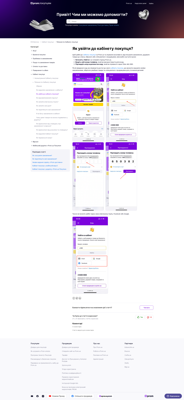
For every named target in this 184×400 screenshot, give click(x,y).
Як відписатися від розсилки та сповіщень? (52, 130)
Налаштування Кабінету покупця (46, 78)
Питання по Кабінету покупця (67, 42)
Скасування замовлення (88, 25)
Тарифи (64, 355)
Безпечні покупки (39, 54)
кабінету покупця (89, 55)
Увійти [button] (151, 3)
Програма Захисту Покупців (41, 355)
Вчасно (127, 351)
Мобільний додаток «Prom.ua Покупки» (47, 145)
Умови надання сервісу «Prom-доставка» (47, 162)
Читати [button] (147, 308)
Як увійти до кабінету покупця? (47, 94)
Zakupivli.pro (129, 359)
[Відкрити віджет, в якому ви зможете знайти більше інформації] (173, 396)
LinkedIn (80, 298)
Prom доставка (102, 25)
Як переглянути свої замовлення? (48, 110)
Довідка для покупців (38, 347)
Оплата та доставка (40, 66)
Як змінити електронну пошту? (47, 102)
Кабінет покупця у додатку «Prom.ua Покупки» (49, 169)
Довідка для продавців (70, 347)
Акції (34, 51)
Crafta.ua (128, 355)
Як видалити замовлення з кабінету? (49, 90)
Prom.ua (129, 3)
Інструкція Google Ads (70, 383)
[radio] (140, 317)
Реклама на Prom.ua (100, 355)
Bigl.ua (127, 367)
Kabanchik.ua (129, 347)
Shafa (127, 363)
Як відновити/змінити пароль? (47, 98)
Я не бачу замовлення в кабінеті (48, 113)
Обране (39, 86)
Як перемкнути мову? (44, 138)
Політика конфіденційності (71, 373)
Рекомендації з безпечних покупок (43, 359)
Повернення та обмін (40, 70)
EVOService (35, 42)
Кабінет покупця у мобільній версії (45, 166)
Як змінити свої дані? (43, 106)
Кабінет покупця (48, 42)
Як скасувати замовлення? (42, 155)
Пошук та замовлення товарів (44, 62)
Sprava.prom (66, 365)
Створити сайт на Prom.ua (71, 351)
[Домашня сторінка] (42, 3)
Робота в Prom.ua (99, 351)
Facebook (73, 298)
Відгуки (35, 142)
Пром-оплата (114, 25)
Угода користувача (69, 369)
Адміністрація (98, 359)
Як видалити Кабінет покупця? (47, 134)
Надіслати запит (140, 3)
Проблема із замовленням (42, 58)
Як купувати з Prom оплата (40, 351)
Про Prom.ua (97, 347)
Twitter (76, 298)
